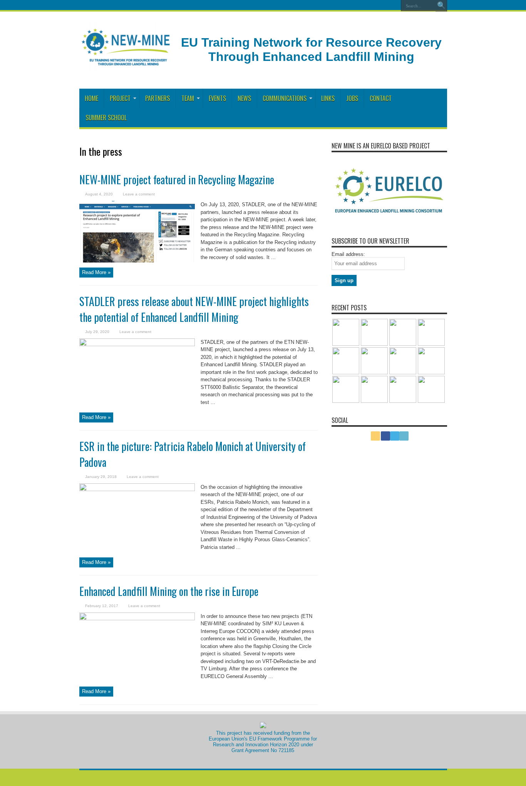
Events (217, 98)
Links (328, 98)
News (244, 98)
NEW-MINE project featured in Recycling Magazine (176, 179)
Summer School (106, 117)
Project (120, 98)
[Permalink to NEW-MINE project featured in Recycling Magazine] (137, 231)
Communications (285, 98)
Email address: (348, 254)
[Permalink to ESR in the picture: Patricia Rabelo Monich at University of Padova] (137, 514)
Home (91, 98)
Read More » (96, 272)
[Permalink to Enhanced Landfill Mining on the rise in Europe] (137, 643)
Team (187, 98)
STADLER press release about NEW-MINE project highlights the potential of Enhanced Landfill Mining (194, 309)
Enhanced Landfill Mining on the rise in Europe (168, 591)
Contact (381, 98)
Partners (157, 98)
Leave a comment (139, 194)
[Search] (441, 6)
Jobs (352, 98)
